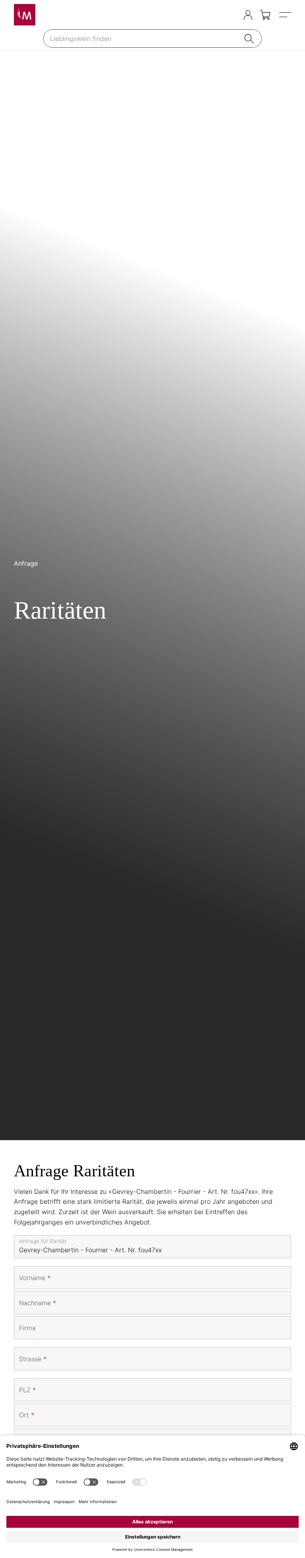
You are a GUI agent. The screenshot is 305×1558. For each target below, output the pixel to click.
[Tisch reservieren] (232, 15)
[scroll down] (152, 595)
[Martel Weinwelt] (24, 14)
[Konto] (248, 15)
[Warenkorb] (266, 15)
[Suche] (250, 38)
